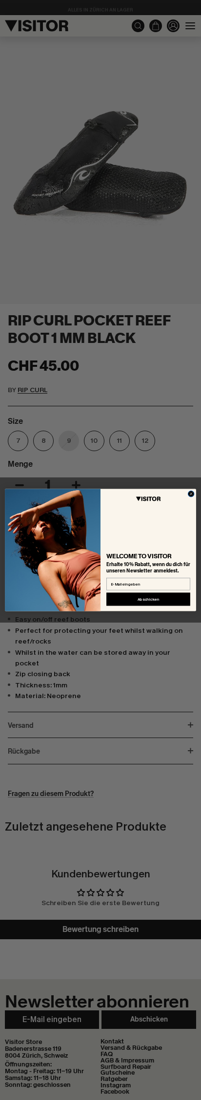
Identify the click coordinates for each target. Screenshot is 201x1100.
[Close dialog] (191, 494)
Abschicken (148, 599)
